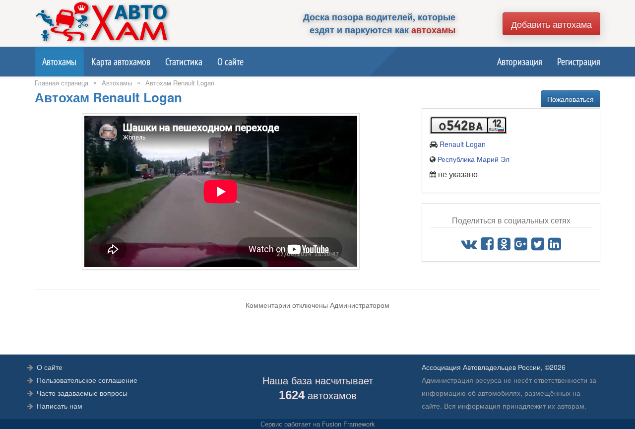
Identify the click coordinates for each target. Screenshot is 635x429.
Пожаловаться (570, 99)
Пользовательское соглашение (87, 380)
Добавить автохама (551, 23)
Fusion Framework (348, 424)
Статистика (183, 61)
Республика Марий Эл (473, 159)
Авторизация (519, 61)
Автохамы (59, 61)
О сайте (230, 61)
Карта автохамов (120, 61)
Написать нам (59, 406)
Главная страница (61, 82)
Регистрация (578, 61)
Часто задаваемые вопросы (82, 393)
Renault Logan (463, 144)
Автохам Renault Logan (179, 82)
